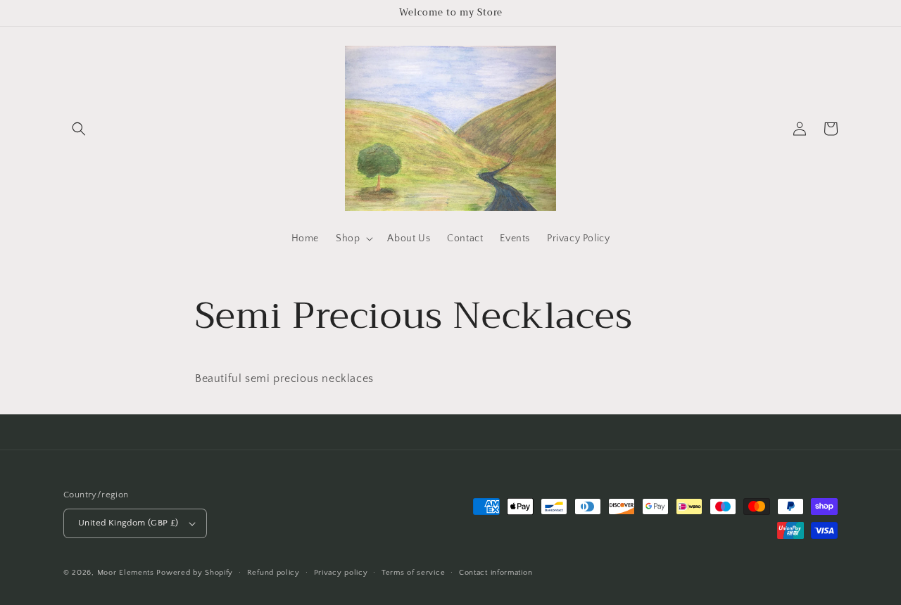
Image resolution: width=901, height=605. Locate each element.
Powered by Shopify (194, 572)
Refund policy (273, 572)
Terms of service (413, 572)
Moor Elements (125, 572)
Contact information (495, 572)
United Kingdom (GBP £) (128, 523)
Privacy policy (341, 572)
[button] (78, 128)
